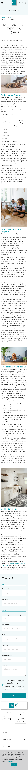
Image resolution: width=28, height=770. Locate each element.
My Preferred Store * (7, 655)
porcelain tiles (15, 453)
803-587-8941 (7, 718)
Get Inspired (7, 739)
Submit (14, 696)
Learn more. (11, 761)
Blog (11, 17)
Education (7, 746)
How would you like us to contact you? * (12, 615)
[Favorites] (22, 3)
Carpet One (4, 17)
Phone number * (6, 624)
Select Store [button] (13, 10)
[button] (19, 3)
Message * (4, 665)
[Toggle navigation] (2, 3)
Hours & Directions (7, 720)
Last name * (5, 599)
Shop (5, 732)
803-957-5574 (20, 721)
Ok (14, 764)
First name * (5, 588)
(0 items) (25, 3)
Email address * (6, 634)
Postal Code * (5, 645)
